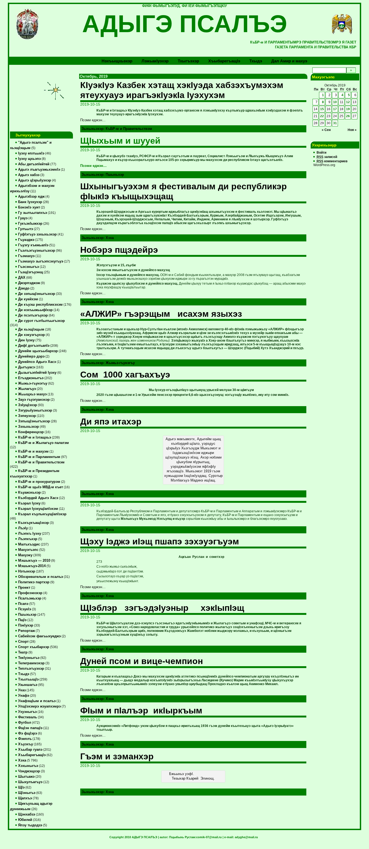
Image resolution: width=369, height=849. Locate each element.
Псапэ (23, 604)
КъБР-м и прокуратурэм (39, 482)
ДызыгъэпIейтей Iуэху (37, 373)
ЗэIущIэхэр (27, 405)
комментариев (332, 161)
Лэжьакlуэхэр (155, 61)
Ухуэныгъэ (27, 712)
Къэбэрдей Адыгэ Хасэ (38, 498)
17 (335, 109)
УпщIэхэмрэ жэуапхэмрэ (39, 706)
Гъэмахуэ (26, 256)
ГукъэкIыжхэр (30, 223)
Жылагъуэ (27, 389)
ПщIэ (22, 620)
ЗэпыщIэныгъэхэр (34, 421)
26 (348, 116)
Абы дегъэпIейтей (33, 164)
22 (322, 116)
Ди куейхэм (28, 299)
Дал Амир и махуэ (289, 61)
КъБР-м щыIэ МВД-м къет (40, 487)
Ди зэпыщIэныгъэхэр (36, 294)
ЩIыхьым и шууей (120, 141)
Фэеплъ (25, 739)
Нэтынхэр (26, 571)
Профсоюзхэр (30, 593)
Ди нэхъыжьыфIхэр (35, 310)
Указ (22, 690)
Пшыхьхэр (27, 614)
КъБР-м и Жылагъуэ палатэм (43, 443)
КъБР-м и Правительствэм (41, 462)
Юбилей (25, 820)
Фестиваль (27, 717)
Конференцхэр (31, 432)
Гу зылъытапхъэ (32, 213)
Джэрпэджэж (29, 283)
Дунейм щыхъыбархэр (38, 351)
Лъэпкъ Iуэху (29, 533)
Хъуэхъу (25, 744)
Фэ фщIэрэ (27, 733)
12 (348, 102)
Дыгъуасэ (26, 367)
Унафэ (23, 696)
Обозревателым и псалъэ (40, 577)
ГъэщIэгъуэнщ (30, 272)
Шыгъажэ (26, 777)
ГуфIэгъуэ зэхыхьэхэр (37, 234)
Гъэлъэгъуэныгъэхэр (36, 250)
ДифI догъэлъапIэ (33, 346)
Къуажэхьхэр (29, 492)
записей (327, 157)
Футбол (24, 723)
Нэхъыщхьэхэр (117, 61)
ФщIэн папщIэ (30, 728)
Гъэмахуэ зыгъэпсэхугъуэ (40, 261)
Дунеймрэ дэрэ (31, 356)
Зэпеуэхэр (27, 416)
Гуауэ (23, 218)
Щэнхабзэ (26, 814)
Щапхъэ (25, 798)
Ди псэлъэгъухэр (33, 315)
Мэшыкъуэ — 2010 (34, 560)
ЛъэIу (23, 528)
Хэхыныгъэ (28, 766)
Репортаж (26, 631)
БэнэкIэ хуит (29, 207)
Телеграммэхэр (31, 663)
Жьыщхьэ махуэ (32, 394)
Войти (321, 152)
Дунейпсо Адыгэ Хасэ (37, 362)
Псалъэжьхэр (29, 598)
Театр (23, 652)
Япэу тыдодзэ (30, 825)
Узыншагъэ (27, 685)
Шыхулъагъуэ (30, 782)
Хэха (22, 760)
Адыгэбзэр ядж (31, 196)
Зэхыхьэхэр (28, 427)
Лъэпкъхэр (27, 539)
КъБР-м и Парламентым (39, 457)
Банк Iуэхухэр (30, 202)
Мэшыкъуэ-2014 (32, 566)
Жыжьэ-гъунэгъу (32, 383)
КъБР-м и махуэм (33, 451)
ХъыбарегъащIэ (32, 755)
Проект (24, 587)
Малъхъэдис (29, 544)
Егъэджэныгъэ (30, 378)
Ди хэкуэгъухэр (31, 335)
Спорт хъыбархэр (33, 647)
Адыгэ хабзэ (28, 175)
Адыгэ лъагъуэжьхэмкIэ (39, 169)
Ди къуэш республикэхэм (40, 304)
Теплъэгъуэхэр (31, 669)
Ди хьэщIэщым (31, 329)
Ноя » (352, 130)
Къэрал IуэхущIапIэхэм (38, 509)
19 (348, 109)
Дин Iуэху (26, 340)
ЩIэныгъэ (26, 793)
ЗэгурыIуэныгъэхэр (35, 410)
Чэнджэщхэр (29, 771)
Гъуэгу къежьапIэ (33, 245)
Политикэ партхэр (33, 582)
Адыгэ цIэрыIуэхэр (34, 180)
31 (335, 123)
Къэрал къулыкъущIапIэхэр (42, 514)
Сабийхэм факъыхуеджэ (39, 636)
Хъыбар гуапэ (30, 750)
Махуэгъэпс (28, 550)
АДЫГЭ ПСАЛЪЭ (184, 23)
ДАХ (21, 277)
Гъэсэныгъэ (28, 267)
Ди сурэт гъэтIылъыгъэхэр (41, 321)
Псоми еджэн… (93, 166)
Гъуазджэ (26, 240)
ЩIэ (21, 787)
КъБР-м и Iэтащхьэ (34, 437)
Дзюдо (23, 288)
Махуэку (25, 555)
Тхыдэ (255, 61)
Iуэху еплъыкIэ (31, 153)
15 (322, 109)
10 (335, 102)
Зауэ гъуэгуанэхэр (34, 400)
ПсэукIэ (24, 609)
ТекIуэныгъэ (28, 658)
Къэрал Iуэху (29, 503)
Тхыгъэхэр (188, 61)
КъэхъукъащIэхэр (33, 523)
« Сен (326, 130)
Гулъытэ (25, 229)
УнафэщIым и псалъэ (37, 701)
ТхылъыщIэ (28, 679)
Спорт (23, 642)
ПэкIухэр (25, 625)
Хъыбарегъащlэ (224, 61)
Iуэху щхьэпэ (29, 159)
